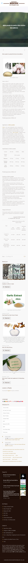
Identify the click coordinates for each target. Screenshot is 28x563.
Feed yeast (5, 432)
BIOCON (11, 560)
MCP (4, 426)
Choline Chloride (6, 413)
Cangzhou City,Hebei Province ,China (11, 539)
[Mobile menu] (2, 3)
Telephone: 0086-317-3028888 (9, 530)
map (4, 541)
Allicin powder (15, 132)
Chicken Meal (5, 407)
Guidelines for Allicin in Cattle (8, 283)
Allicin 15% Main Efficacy (7, 347)
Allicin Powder (6, 415)
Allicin (3, 127)
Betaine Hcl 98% (6, 424)
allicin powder (12, 124)
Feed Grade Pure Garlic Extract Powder (10, 315)
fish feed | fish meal (7, 410)
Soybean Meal (6, 418)
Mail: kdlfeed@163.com (8, 532)
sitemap (24, 551)
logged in (9, 390)
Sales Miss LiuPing (7, 528)
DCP (4, 421)
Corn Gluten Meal (6, 429)
